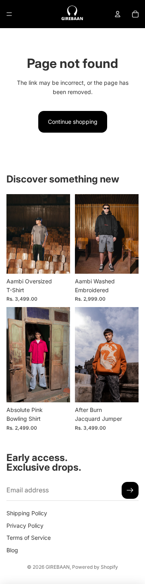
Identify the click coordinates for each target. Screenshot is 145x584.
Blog (12, 549)
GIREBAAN (58, 567)
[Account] (117, 14)
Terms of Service (28, 537)
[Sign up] (130, 490)
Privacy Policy (25, 525)
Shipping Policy (26, 513)
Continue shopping (72, 121)
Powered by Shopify (95, 567)
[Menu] (9, 14)
